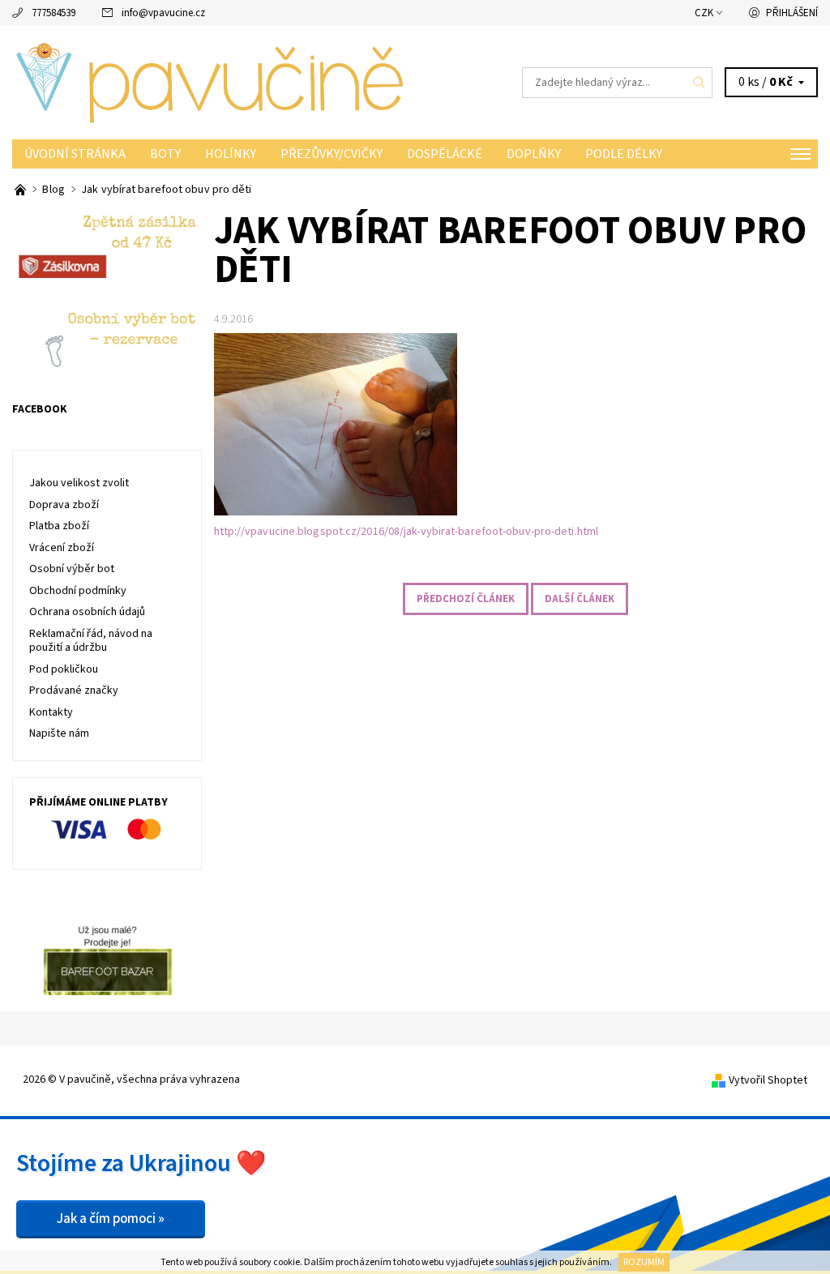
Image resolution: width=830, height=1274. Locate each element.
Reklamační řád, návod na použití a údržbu (90, 641)
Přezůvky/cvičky (331, 154)
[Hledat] (699, 82)
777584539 (53, 13)
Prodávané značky (73, 690)
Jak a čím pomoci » (111, 1219)
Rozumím (644, 1262)
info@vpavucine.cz (163, 13)
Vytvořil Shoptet (768, 1080)
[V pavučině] (213, 82)
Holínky (230, 154)
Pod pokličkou (63, 669)
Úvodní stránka (75, 154)
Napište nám (59, 733)
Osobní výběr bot (71, 569)
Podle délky (623, 154)
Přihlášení (792, 13)
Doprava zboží (64, 505)
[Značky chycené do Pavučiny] (21, 190)
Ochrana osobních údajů (87, 612)
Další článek (579, 599)
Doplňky (534, 154)
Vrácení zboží (61, 548)
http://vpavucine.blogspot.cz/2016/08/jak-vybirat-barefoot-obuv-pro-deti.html (406, 532)
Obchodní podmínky (77, 591)
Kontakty (51, 712)
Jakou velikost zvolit (79, 483)
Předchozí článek (466, 599)
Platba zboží (59, 526)
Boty (165, 154)
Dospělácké (444, 154)
